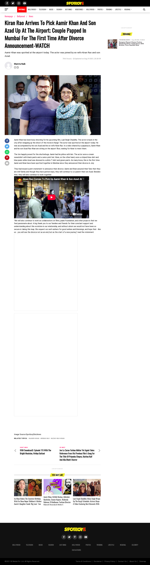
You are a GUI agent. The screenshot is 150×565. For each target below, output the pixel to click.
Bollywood (32, 9)
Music (51, 9)
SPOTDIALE (22, 9)
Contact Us (122, 561)
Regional (127, 9)
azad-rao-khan (58, 438)
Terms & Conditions (83, 561)
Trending (109, 9)
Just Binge (68, 9)
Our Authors (76, 550)
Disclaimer (98, 561)
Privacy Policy (110, 561)
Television (42, 9)
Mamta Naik (19, 64)
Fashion (59, 9)
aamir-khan (34, 438)
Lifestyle (118, 9)
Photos (100, 9)
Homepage (9, 16)
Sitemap (142, 561)
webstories (79, 9)
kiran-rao (45, 438)
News (31, 16)
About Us (133, 561)
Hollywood (90, 9)
